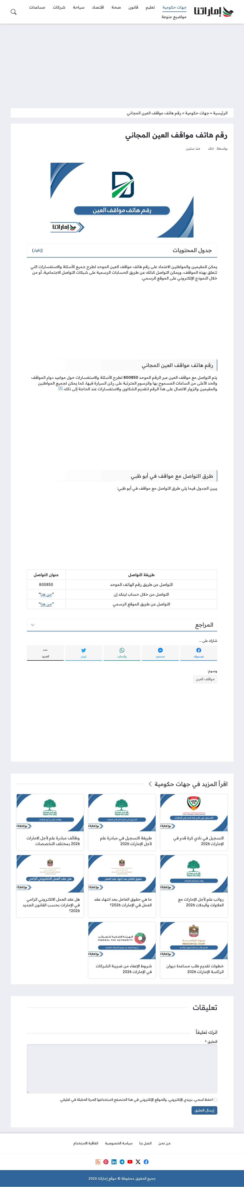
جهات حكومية (197, 113)
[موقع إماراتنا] (214, 12)
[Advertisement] (122, 63)
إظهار (37, 250)
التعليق (211, 1042)
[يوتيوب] (130, 1161)
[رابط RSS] (98, 1161)
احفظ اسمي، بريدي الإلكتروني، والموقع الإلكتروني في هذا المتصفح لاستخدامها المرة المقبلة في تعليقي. (136, 1099)
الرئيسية (220, 113)
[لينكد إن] (114, 1161)
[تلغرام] (122, 1161)
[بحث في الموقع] (13, 12)
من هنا (46, 594)
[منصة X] (138, 1161)
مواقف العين (205, 679)
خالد (211, 148)
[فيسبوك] (146, 1161)
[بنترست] (105, 1161)
